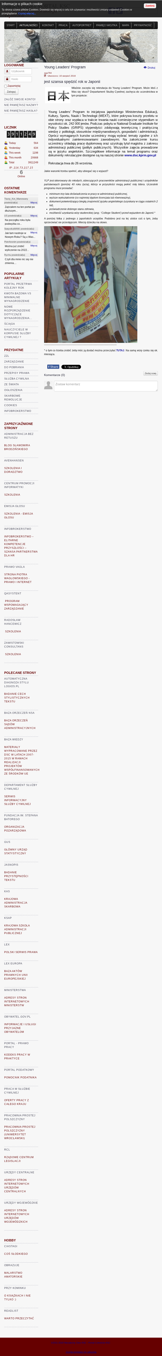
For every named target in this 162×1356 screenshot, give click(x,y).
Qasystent (12, 593)
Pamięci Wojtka (106, 25)
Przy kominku (15, 1288)
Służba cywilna (16, 378)
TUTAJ (120, 350)
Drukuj (151, 67)
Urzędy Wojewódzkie (21, 1202)
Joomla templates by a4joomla (81, 1352)
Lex (7, 944)
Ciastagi (10, 1246)
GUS (7, 842)
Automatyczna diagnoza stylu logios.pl (16, 682)
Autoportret (81, 25)
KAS (7, 891)
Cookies (10, 405)
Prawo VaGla (14, 566)
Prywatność (143, 25)
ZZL (6, 355)
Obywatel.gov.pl (17, 1016)
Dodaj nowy (150, 373)
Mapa (125, 25)
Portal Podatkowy (19, 1069)
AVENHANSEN (14, 460)
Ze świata (11, 384)
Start (11, 25)
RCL (7, 1149)
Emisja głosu (14, 506)
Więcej (33, 202)
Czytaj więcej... (27, 13)
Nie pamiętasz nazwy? (21, 105)
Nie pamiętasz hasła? (21, 110)
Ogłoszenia (13, 390)
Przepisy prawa (17, 373)
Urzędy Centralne (19, 1172)
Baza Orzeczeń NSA (19, 712)
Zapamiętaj (14, 85)
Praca (63, 25)
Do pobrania (14, 367)
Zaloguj (11, 91)
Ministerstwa (15, 990)
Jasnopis (11, 864)
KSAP (8, 918)
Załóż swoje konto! (20, 99)
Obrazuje (11, 1265)
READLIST (11, 1310)
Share (53, 366)
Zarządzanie (14, 361)
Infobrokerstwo (17, 411)
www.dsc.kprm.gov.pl (140, 155)
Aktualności (28, 25)
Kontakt (48, 25)
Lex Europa (13, 963)
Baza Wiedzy (13, 739)
